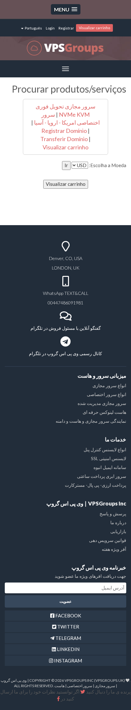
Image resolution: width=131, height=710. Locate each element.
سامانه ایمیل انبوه (109, 467)
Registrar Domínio (64, 130)
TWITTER (67, 626)
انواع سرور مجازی (109, 385)
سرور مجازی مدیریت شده (102, 403)
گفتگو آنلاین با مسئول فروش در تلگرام (66, 328)
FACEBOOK (67, 615)
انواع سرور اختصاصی (106, 394)
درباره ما (118, 522)
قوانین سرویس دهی (107, 540)
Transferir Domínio (64, 138)
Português (33, 28)
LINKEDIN (67, 649)
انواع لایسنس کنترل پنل (105, 449)
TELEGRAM (67, 638)
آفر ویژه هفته (114, 549)
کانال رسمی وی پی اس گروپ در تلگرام (65, 353)
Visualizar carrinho (94, 28)
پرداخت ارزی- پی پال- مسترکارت (95, 485)
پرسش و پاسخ (113, 513)
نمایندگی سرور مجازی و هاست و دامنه (91, 421)
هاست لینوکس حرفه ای (104, 412)
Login (50, 28)
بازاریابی (118, 531)
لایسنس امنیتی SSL (108, 458)
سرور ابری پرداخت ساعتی (101, 476)
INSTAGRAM (67, 660)
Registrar (66, 28)
